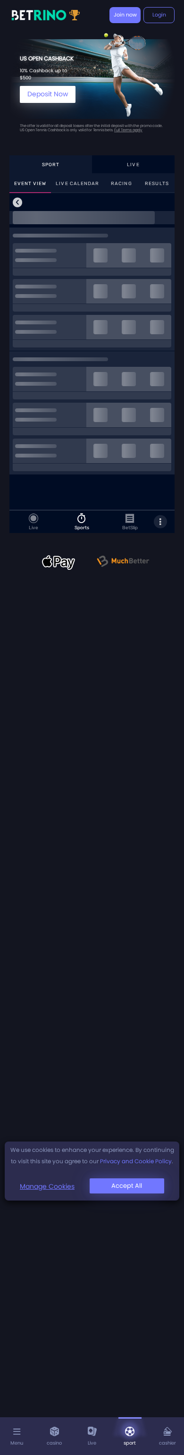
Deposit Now (47, 94)
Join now (125, 14)
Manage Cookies (47, 1186)
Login (159, 14)
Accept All (126, 1185)
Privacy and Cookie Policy (136, 1161)
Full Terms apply (128, 130)
